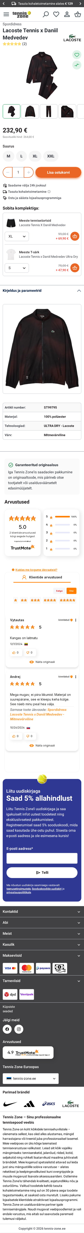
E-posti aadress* (19, 848)
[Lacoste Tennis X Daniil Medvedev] (11, 222)
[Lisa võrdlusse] (76, 65)
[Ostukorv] (77, 14)
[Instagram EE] (18, 1029)
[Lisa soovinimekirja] (76, 54)
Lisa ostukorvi (58, 172)
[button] (13, 569)
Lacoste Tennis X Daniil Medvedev (42, 225)
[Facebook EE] (7, 1029)
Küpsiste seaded (7, 1009)
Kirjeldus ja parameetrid (22, 290)
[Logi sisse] (67, 14)
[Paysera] (43, 968)
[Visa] (10, 968)
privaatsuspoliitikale (18, 892)
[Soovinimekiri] (56, 14)
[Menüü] (6, 14)
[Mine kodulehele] (22, 14)
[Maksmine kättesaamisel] (59, 968)
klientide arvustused (22, 534)
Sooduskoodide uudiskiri (47, 888)
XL (37, 157)
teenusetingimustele (18, 888)
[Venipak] (26, 994)
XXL (52, 157)
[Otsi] (45, 14)
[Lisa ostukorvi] (74, 236)
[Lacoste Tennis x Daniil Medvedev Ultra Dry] (11, 254)
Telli (45, 872)
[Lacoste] (72, 37)
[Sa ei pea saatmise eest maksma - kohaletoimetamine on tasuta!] (49, 191)
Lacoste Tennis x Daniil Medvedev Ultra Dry (48, 256)
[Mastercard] (26, 968)
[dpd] (10, 994)
